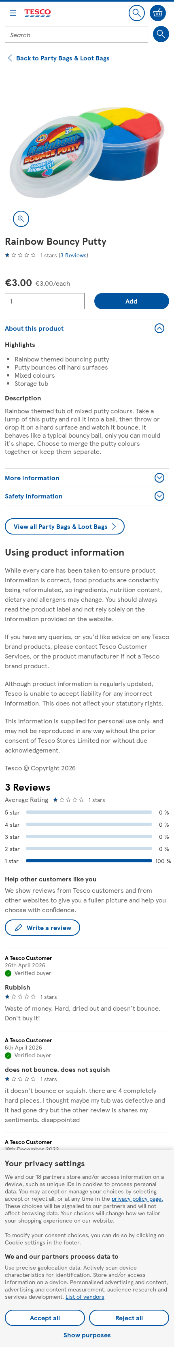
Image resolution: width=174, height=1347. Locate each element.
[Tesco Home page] (38, 13)
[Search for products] (161, 34)
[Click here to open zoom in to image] (21, 219)
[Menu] (13, 13)
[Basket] (158, 13)
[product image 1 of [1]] (87, 153)
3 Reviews (73, 255)
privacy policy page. (137, 1198)
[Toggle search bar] (137, 13)
